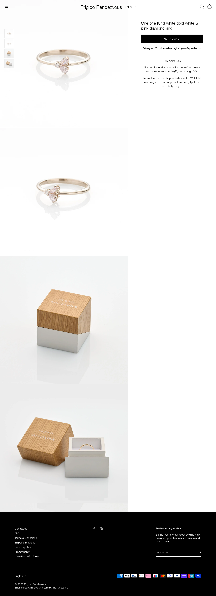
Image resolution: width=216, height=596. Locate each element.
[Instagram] (101, 528)
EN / (128, 6)
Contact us (21, 528)
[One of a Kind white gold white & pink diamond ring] (9, 33)
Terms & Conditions (26, 537)
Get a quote (172, 38)
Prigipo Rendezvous (101, 6)
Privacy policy (22, 551)
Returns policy (23, 546)
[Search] (202, 7)
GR (133, 6)
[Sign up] (199, 551)
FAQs (18, 532)
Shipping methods (25, 542)
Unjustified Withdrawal (27, 555)
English (19, 575)
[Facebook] (94, 528)
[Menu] (6, 6)
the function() (60, 587)
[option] (9, 34)
